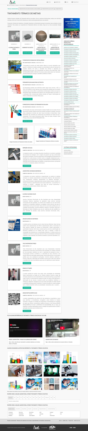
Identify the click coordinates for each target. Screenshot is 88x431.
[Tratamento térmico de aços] (52, 384)
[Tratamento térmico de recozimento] (34, 371)
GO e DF (47, 397)
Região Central (11, 408)
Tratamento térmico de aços (70, 79)
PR (27, 397)
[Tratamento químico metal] (69, 384)
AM (51, 397)
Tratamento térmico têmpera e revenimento (70, 117)
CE (42, 397)
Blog (67, 2)
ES (21, 397)
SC (30, 397)
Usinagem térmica (58, 8)
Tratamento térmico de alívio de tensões (71, 82)
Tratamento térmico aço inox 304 (48, 8)
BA (39, 397)
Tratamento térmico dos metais (71, 98)
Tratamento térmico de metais (70, 56)
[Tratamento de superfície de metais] (69, 357)
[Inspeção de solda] (14, 159)
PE (36, 397)
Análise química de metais (69, 124)
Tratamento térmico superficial (71, 60)
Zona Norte (18, 408)
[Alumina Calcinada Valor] (14, 205)
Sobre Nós (57, 2)
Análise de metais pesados (69, 58)
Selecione (10, 397)
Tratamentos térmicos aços (70, 91)
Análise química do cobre (69, 128)
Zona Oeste (24, 408)
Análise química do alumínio (70, 126)
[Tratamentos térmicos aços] (16, 357)
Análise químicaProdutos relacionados (69, 42)
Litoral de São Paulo (51, 408)
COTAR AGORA (14, 52)
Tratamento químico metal (69, 138)
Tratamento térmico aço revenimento (69, 104)
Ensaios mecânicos (68, 153)
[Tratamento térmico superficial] (52, 357)
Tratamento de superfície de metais (70, 77)
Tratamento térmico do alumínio (71, 96)
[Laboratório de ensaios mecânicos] (14, 182)
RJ (14, 397)
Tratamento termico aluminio (70, 61)
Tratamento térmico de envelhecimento (69, 66)
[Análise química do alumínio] (16, 371)
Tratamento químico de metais (70, 134)
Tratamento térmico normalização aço (71, 112)
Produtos (75, 2)
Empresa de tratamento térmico (71, 47)
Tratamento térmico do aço (70, 51)
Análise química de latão (69, 123)
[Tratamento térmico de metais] (21, 133)
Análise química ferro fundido (70, 130)
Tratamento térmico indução (70, 89)
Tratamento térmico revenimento (71, 54)
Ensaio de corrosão (68, 152)
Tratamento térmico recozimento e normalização (71, 114)
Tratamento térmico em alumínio (71, 100)
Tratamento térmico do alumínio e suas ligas (71, 71)
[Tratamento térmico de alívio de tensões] (16, 384)
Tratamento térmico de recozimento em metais (69, 109)
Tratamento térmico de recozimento (69, 69)
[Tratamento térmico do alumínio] (34, 384)
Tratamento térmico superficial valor (71, 141)
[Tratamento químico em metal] (52, 371)
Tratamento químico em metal (70, 136)
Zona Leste (35, 408)
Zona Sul (29, 408)
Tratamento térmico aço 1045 (70, 63)
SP (24, 397)
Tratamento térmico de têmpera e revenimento (71, 87)
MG (17, 397)
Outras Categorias (70, 147)
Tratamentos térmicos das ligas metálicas (71, 74)
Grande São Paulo (42, 408)
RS (33, 397)
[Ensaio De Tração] (14, 279)
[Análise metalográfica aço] (14, 304)
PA (54, 397)
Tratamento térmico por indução (71, 52)
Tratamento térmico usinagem (70, 119)
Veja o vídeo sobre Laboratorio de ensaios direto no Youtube (59, 342)
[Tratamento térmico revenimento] (34, 357)
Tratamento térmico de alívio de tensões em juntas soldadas (29, 8)
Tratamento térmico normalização (71, 49)
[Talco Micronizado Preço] (14, 254)
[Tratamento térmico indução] (69, 371)
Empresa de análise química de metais (70, 132)
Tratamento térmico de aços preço (71, 106)
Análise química (67, 150)
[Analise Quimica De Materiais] (14, 230)
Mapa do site (77, 420)
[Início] (12, 2)
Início (49, 2)
